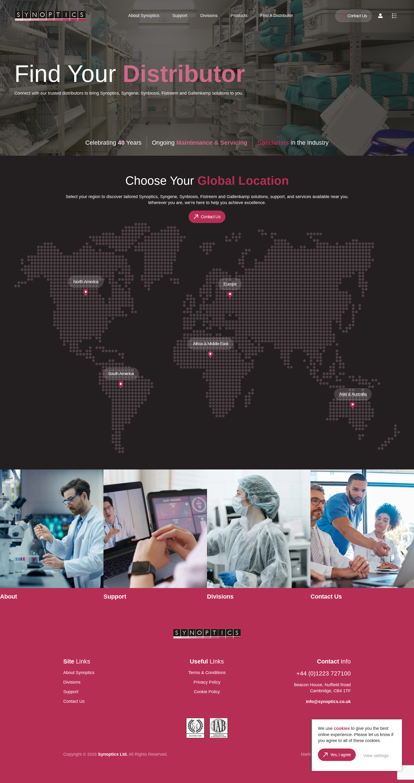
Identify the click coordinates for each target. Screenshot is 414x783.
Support (179, 15)
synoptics (50, 16)
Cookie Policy (207, 691)
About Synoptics (143, 15)
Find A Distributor (276, 15)
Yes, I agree (340, 754)
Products (238, 15)
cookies (342, 728)
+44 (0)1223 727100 (323, 673)
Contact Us (357, 15)
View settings (376, 755)
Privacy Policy (207, 682)
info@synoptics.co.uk (328, 701)
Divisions (209, 15)
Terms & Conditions (207, 672)
